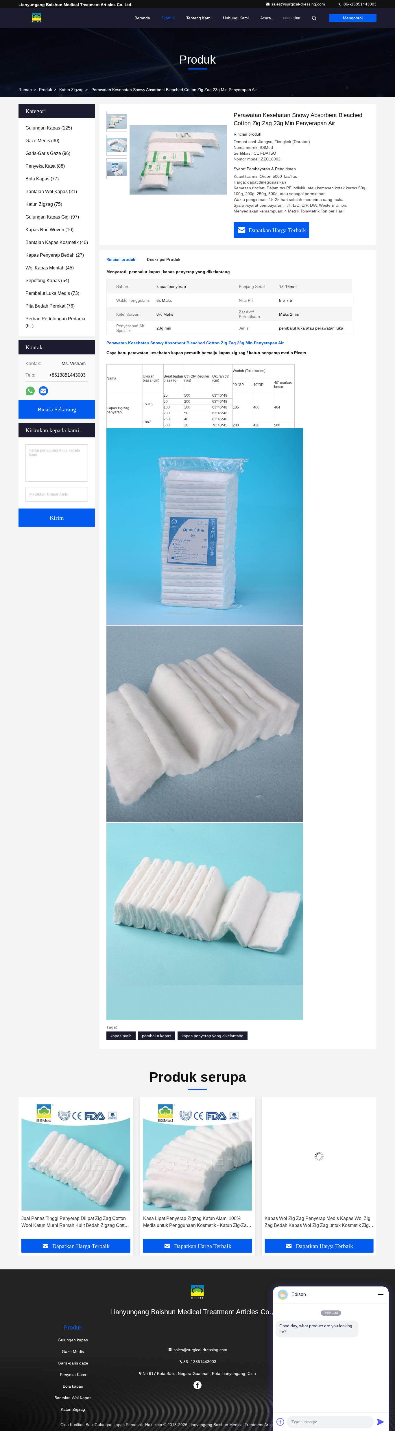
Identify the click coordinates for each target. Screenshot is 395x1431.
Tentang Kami (198, 18)
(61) (55, 322)
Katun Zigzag (71, 89)
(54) (47, 280)
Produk (168, 18)
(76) (50, 306)
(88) (45, 166)
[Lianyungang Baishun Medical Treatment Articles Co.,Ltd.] (37, 18)
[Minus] (380, 1294)
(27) (54, 255)
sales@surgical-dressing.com (298, 4)
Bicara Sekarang (57, 409)
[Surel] (43, 391)
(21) (51, 191)
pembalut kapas (156, 1036)
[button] (29, 1170)
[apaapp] (30, 391)
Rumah (25, 89)
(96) (47, 153)
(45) (49, 267)
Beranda (142, 18)
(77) (42, 178)
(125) (48, 127)
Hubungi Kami (236, 18)
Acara (265, 18)
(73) (52, 293)
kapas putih (121, 1036)
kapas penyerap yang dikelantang (212, 1036)
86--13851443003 (359, 4)
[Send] (380, 1421)
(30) (42, 140)
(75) (43, 204)
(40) (56, 242)
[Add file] (280, 1421)
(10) (49, 229)
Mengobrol (353, 18)
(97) (52, 217)
